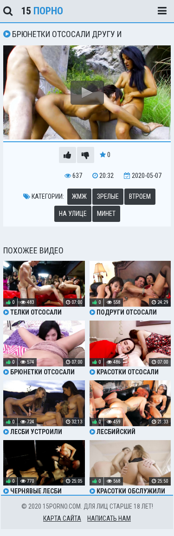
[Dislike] (85, 155)
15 (42, 11)
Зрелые (108, 196)
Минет (106, 213)
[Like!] (67, 155)
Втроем (140, 196)
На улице (73, 213)
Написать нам (109, 518)
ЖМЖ (79, 196)
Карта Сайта (62, 518)
